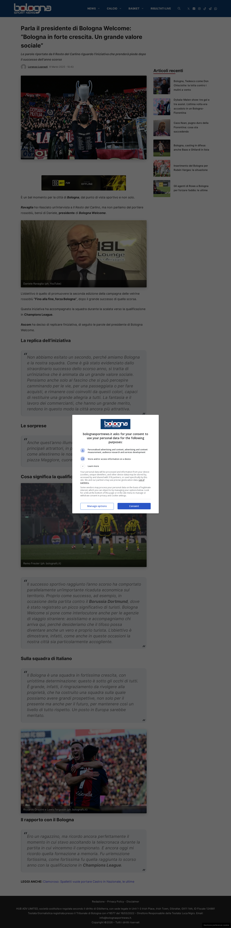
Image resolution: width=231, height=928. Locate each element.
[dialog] (115, 464)
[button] (115, 466)
